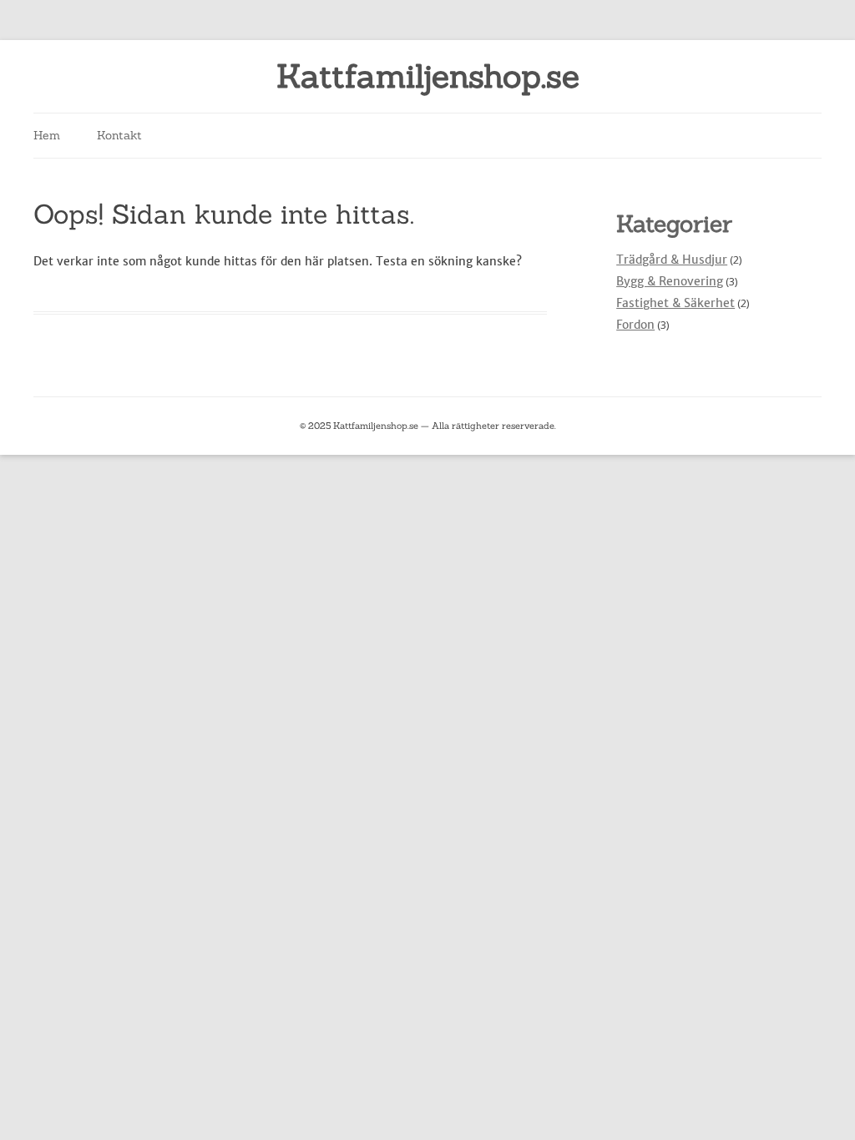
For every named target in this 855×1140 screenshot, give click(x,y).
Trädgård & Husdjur (671, 259)
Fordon (635, 324)
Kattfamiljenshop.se (427, 76)
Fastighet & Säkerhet (675, 302)
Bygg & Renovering (669, 281)
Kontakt (119, 135)
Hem (46, 135)
